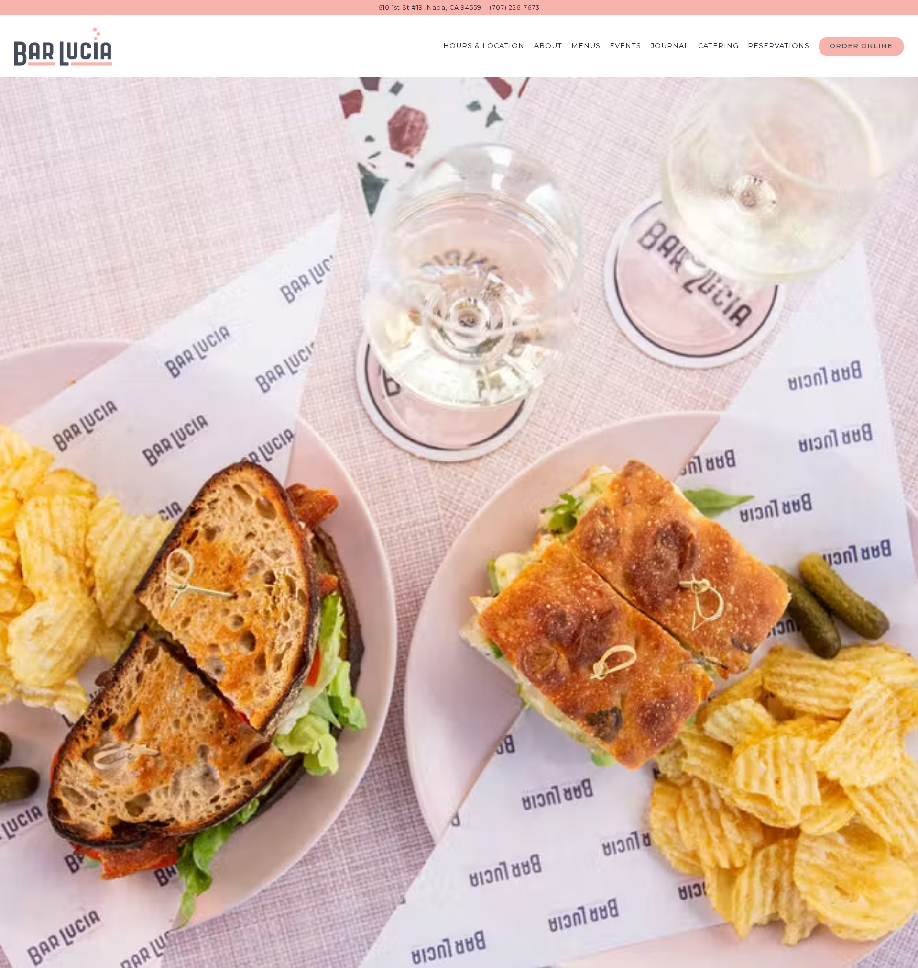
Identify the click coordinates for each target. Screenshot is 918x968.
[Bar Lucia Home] (63, 46)
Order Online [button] (861, 46)
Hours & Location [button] (484, 46)
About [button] (548, 46)
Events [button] (625, 46)
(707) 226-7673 (515, 7)
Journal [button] (670, 46)
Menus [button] (586, 46)
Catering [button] (718, 46)
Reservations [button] (778, 46)
